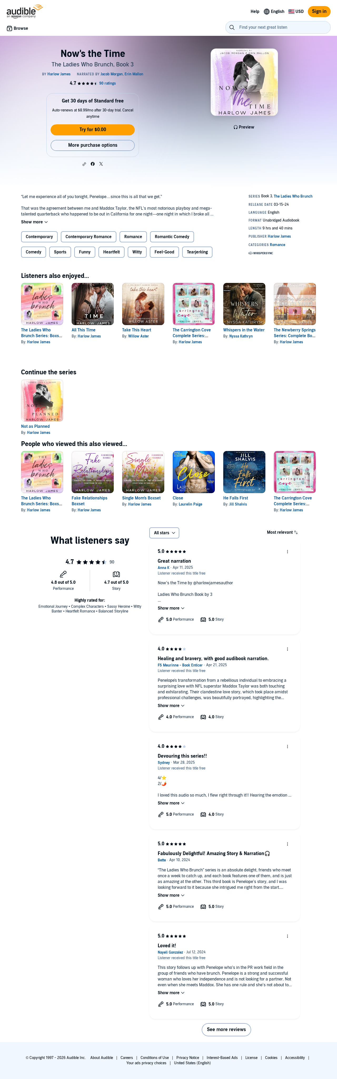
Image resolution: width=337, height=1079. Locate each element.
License (251, 1058)
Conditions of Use (155, 1058)
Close (178, 498)
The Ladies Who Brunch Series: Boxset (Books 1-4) (42, 335)
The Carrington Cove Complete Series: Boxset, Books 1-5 (192, 335)
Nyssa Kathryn (241, 336)
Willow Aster (138, 336)
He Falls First (235, 498)
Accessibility (295, 1058)
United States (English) (192, 1063)
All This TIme (84, 330)
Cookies (271, 1058)
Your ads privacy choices (146, 1063)
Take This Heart (136, 330)
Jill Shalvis (238, 504)
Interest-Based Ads (222, 1058)
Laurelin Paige (190, 504)
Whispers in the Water (244, 330)
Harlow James (38, 342)
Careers (127, 1058)
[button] (84, 164)
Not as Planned (35, 426)
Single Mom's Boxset (141, 498)
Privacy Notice (187, 1058)
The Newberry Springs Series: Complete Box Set (295, 335)
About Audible (101, 1058)
